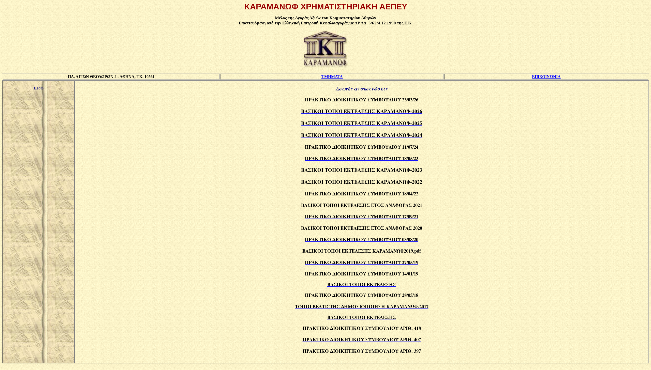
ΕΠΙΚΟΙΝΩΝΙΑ (546, 76)
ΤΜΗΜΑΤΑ (332, 76)
